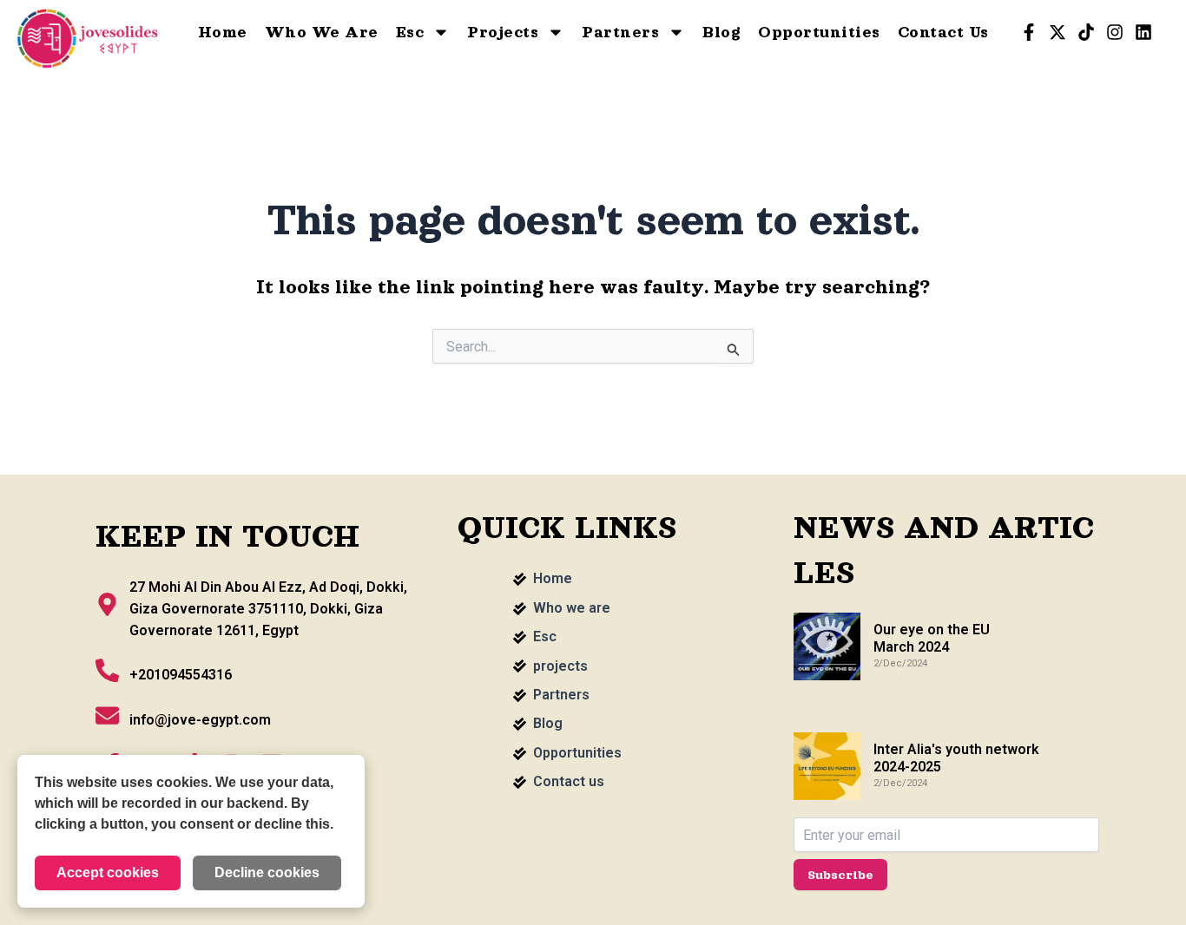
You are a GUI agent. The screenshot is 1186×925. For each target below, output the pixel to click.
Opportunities (819, 32)
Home (222, 32)
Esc (410, 32)
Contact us (943, 32)
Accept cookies (107, 872)
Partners (620, 32)
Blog (721, 32)
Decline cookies (267, 872)
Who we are (322, 32)
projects (502, 32)
